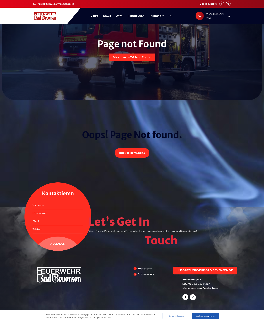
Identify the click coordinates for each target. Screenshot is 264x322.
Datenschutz (146, 274)
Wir (118, 15)
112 (208, 17)
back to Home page (132, 153)
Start (94, 15)
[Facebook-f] (185, 297)
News (107, 15)
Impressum (145, 268)
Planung (155, 15)
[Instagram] (193, 297)
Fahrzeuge (135, 15)
